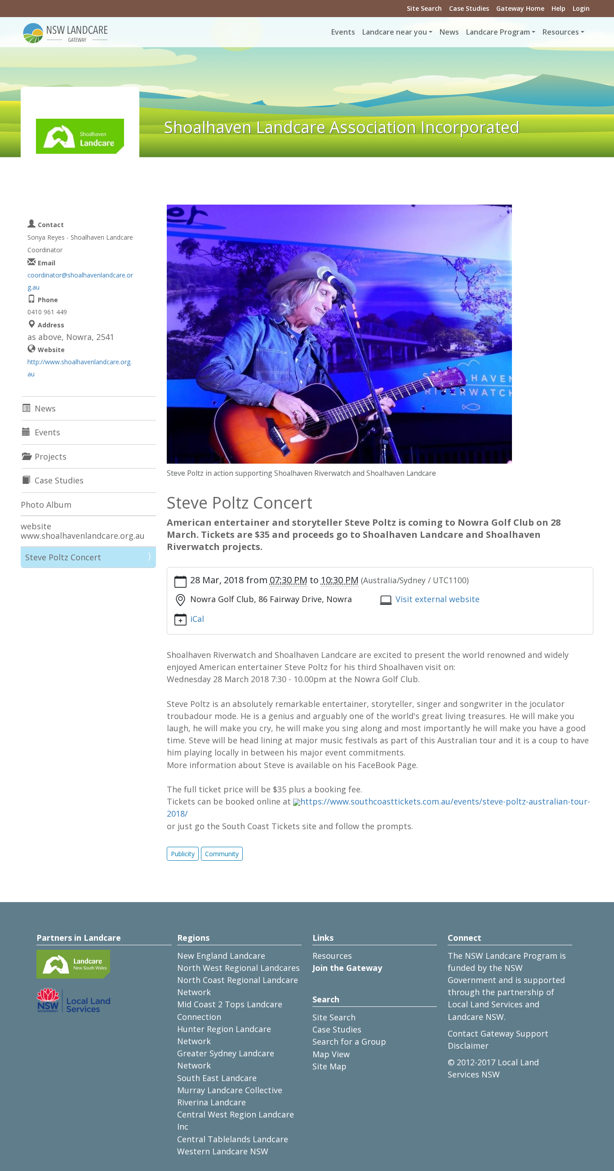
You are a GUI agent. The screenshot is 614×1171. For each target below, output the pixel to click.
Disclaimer (468, 1045)
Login (581, 8)
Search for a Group (349, 1041)
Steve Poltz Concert (63, 557)
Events (343, 32)
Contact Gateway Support (498, 1033)
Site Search (424, 8)
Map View (331, 1054)
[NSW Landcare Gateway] (66, 32)
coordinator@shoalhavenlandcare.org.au (80, 281)
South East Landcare (217, 1078)
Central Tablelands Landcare (232, 1139)
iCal (197, 618)
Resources (332, 955)
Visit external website (438, 599)
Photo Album (46, 504)
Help (558, 8)
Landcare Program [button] (498, 32)
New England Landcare (221, 955)
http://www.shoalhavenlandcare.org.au (79, 368)
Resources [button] (561, 32)
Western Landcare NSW (222, 1151)
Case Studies (469, 8)
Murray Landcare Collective (229, 1090)
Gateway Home (520, 8)
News (449, 32)
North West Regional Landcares (238, 967)
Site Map (329, 1066)
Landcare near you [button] (394, 32)
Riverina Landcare (211, 1102)
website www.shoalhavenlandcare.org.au (83, 531)
